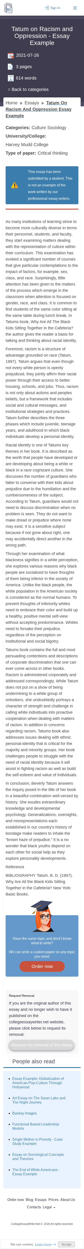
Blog (29, 1200)
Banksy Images (24, 1113)
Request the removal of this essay (41, 1045)
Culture (39, 127)
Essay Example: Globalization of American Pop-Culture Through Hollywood (38, 1083)
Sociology (57, 127)
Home (12, 102)
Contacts (34, 1207)
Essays (32, 102)
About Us (67, 1200)
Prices (53, 1200)
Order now (42, 966)
